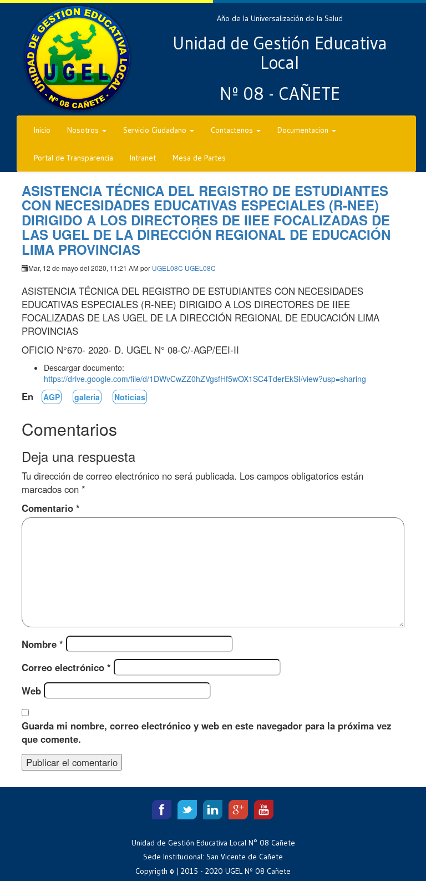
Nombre (42, 644)
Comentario (51, 508)
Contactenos (233, 130)
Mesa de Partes (199, 158)
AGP (51, 396)
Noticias (129, 396)
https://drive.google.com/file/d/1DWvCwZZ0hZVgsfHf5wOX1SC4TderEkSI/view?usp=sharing (205, 378)
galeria (87, 396)
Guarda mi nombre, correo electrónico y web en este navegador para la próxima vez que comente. (206, 732)
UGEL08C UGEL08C (184, 268)
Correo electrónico (66, 667)
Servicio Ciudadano (156, 130)
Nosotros (84, 130)
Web (31, 690)
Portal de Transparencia (73, 158)
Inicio (42, 130)
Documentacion (304, 130)
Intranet (143, 158)
